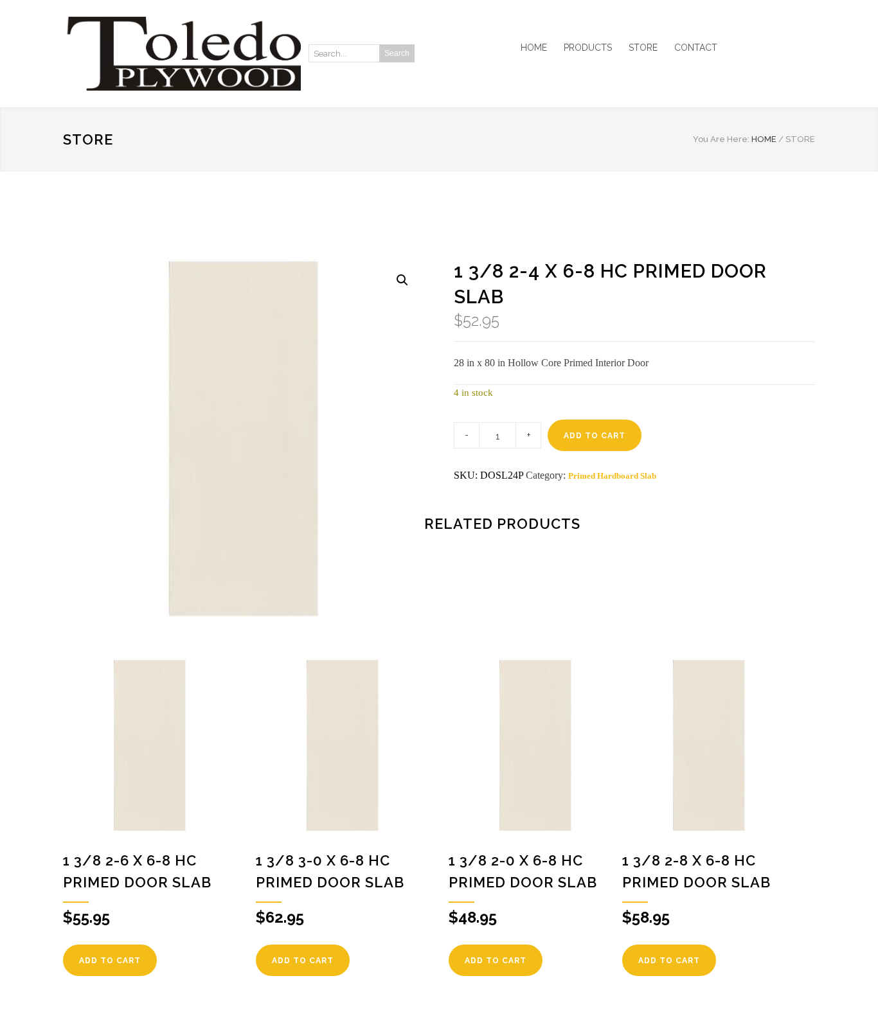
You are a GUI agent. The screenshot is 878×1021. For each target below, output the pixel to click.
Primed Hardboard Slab (612, 476)
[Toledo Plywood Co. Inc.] (182, 54)
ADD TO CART (594, 435)
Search (396, 53)
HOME (534, 47)
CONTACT (695, 47)
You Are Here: (721, 139)
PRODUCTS (588, 47)
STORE (643, 47)
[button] (402, 280)
